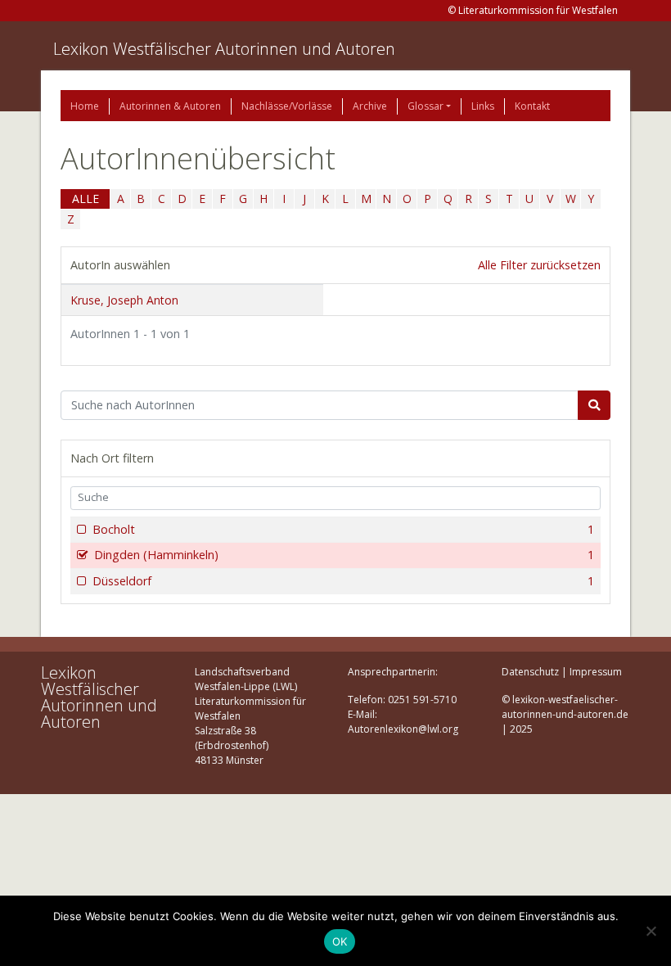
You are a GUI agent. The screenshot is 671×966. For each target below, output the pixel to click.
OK (340, 941)
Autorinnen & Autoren (170, 106)
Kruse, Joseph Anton (124, 300)
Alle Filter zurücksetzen (539, 265)
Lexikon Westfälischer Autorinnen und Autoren (224, 49)
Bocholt (343, 529)
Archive (370, 106)
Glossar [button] (426, 106)
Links (482, 106)
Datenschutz (530, 672)
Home (84, 106)
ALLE (85, 198)
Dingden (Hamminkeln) (344, 554)
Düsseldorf (343, 581)
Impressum (596, 672)
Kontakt (532, 106)
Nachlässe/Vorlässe (286, 106)
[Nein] (650, 931)
